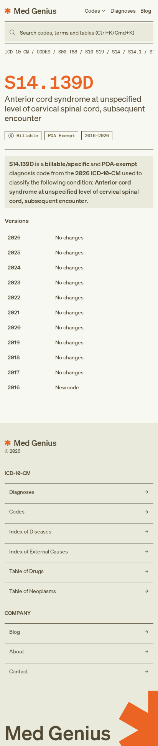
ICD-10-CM (17, 52)
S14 (116, 52)
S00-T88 (67, 52)
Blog (145, 10)
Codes (43, 52)
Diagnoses (123, 10)
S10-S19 (94, 52)
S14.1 (135, 52)
